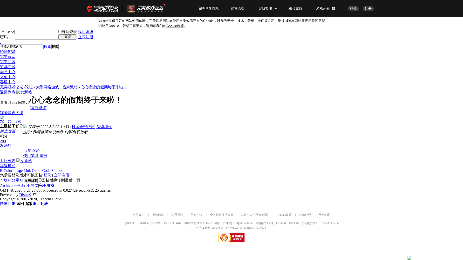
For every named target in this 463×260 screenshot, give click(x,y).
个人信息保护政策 (221, 214)
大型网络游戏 (47, 87)
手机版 (20, 185)
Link (27, 171)
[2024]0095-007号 (242, 223)
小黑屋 (32, 185)
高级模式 (7, 166)
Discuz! (25, 195)
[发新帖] (24, 92)
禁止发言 (7, 131)
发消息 (6, 145)
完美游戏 (46, 185)
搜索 (47, 47)
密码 (4, 37)
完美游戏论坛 (11, 87)
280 (18, 121)
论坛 (7, 52)
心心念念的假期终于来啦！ (104, 87)
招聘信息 (158, 214)
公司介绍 (138, 214)
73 (2, 121)
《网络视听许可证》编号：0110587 (276, 223)
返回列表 (7, 92)
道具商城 (7, 67)
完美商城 (7, 62)
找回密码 (85, 32)
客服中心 (7, 82)
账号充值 (295, 8)
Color (8, 171)
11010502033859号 (327, 223)
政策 (175, 26)
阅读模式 (104, 127)
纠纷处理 (305, 214)
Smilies (56, 171)
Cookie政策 (285, 214)
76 (10, 121)
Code (46, 171)
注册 (368, 9)
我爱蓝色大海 (11, 113)
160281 (141, 223)
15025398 (169, 223)
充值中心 (7, 77)
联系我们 (177, 214)
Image (18, 171)
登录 (353, 9)
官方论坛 (237, 8)
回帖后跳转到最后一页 (61, 180)
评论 (36, 151)
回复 (27, 151)
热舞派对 (70, 87)
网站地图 (324, 214)
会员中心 (7, 72)
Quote (36, 171)
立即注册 (85, 37)
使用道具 (31, 156)
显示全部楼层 (83, 127)
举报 (43, 156)
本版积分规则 (11, 180)
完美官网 (7, 57)
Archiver (7, 185)
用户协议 (196, 214)
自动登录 (69, 32)
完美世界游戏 (104, 8)
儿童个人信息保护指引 (255, 214)
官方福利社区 (150, 8)
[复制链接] (39, 108)
